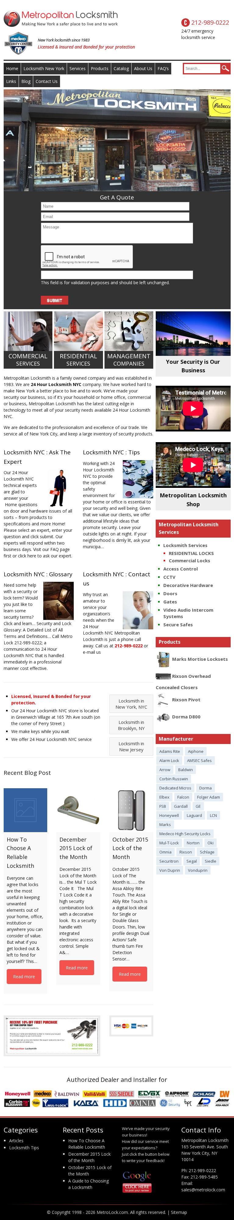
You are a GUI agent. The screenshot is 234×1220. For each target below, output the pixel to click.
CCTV (169, 577)
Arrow (164, 769)
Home (12, 68)
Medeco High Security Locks (185, 833)
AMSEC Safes (199, 760)
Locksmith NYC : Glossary (38, 574)
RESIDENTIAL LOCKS (191, 553)
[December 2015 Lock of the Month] (78, 810)
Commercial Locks (189, 560)
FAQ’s (163, 68)
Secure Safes (178, 624)
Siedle (210, 861)
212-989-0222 (202, 1170)
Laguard (194, 815)
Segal (191, 861)
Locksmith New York (43, 68)
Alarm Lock (169, 760)
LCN (213, 815)
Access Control (180, 569)
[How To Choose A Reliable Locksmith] (26, 810)
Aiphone (196, 751)
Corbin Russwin (173, 779)
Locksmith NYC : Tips (111, 452)
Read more (24, 976)
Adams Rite (169, 751)
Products (99, 68)
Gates (170, 602)
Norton (193, 843)
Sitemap (179, 1212)
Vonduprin (197, 870)
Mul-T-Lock (169, 843)
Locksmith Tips (24, 1147)
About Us (143, 68)
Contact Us (47, 81)
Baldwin (185, 769)
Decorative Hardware (188, 585)
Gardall (181, 806)
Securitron (169, 861)
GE (198, 806)
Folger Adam (208, 797)
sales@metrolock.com (203, 1190)
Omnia (165, 852)
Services (77, 68)
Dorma (205, 788)
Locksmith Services (185, 545)
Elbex (164, 797)
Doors (170, 593)
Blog (25, 81)
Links (11, 81)
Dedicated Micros (175, 788)
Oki (210, 843)
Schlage (207, 852)
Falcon (183, 797)
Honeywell (169, 815)
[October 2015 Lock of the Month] (131, 810)
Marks (165, 824)
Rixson (185, 852)
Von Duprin (169, 870)
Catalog (121, 68)
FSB (162, 806)
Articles (16, 1140)
